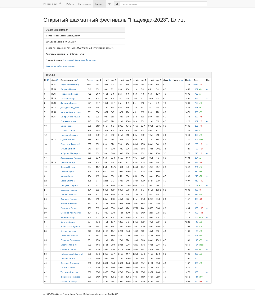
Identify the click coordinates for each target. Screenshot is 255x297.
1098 (197, 189)
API (109, 3)
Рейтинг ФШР (52, 4)
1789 (197, 93)
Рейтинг (70, 3)
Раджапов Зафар (69, 208)
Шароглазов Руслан (70, 226)
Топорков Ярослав (69, 272)
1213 (197, 194)
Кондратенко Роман (70, 116)
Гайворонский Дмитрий (72, 253)
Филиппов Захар (69, 281)
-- (207, 84)
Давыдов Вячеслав (70, 262)
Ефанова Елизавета (70, 240)
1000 (198, 203)
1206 (198, 217)
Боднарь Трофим (69, 189)
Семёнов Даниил (69, 249)
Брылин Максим (68, 230)
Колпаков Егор (68, 98)
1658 (197, 107)
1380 (197, 134)
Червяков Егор (68, 217)
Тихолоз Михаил (68, 194)
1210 (197, 153)
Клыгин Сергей (68, 267)
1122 (198, 148)
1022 (197, 253)
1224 (197, 157)
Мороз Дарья (67, 176)
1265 (197, 125)
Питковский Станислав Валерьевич (80, 59)
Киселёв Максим (69, 244)
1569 (197, 112)
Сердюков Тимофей (70, 144)
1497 (197, 116)
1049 (197, 249)
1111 (198, 276)
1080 (197, 262)
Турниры (99, 3)
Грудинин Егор (68, 162)
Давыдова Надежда (70, 107)
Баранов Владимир (70, 84)
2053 (197, 84)
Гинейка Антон (68, 258)
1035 (197, 281)
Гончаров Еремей (69, 134)
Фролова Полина (69, 198)
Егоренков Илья (68, 121)
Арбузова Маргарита (71, 153)
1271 (197, 166)
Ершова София (68, 130)
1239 (197, 144)
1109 (197, 230)
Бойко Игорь (66, 125)
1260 (197, 171)
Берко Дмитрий (68, 180)
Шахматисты (84, 3)
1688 (197, 98)
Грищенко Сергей (69, 185)
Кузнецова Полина (70, 235)
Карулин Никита (68, 89)
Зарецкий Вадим (69, 102)
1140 (197, 221)
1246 (197, 162)
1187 (197, 185)
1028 (197, 198)
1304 (198, 139)
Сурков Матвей (68, 139)
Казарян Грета (68, 171)
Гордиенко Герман (70, 93)
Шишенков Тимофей (70, 276)
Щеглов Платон (68, 166)
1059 (198, 180)
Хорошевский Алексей (71, 157)
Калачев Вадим (68, 221)
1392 (197, 121)
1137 (197, 226)
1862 (197, 89)
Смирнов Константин (71, 212)
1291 (197, 130)
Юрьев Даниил (68, 148)
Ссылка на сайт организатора (60, 65)
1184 (198, 244)
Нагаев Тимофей (69, 203)
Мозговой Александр (71, 112)
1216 (197, 176)
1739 (197, 102)
